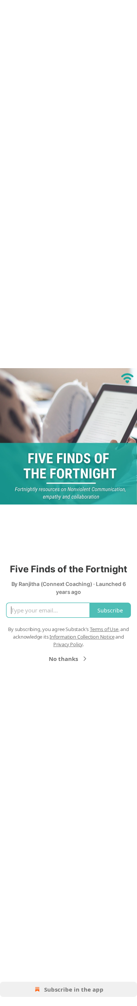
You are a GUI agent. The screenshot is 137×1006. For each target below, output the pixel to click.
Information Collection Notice (81, 636)
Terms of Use (104, 629)
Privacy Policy (68, 644)
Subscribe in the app (74, 989)
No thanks (63, 658)
